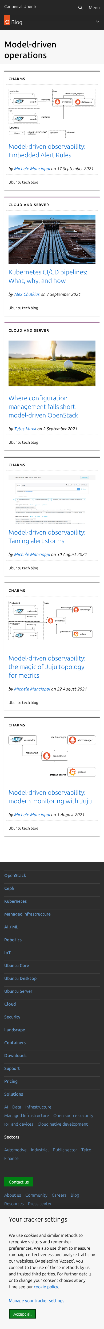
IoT (7, 952)
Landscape (14, 1029)
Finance (11, 1158)
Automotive (15, 1149)
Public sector (65, 1149)
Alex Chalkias (27, 294)
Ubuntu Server (18, 991)
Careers (59, 1195)
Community (36, 1195)
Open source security (73, 1115)
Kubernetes (15, 901)
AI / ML (11, 926)
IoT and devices (18, 1124)
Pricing (11, 1081)
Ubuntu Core (16, 965)
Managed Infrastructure (26, 1115)
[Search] (80, 7)
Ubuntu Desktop (20, 978)
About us (12, 1195)
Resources (14, 1203)
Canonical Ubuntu (21, 6)
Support (12, 1068)
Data (16, 1106)
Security (12, 1016)
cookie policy (46, 1286)
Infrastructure (38, 1106)
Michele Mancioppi (32, 168)
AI (6, 1106)
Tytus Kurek (25, 428)
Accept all (22, 1314)
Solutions (13, 1094)
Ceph (9, 888)
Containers (15, 1042)
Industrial (40, 1149)
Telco (86, 1149)
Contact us (19, 1181)
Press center (40, 1203)
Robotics (13, 939)
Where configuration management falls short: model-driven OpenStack (43, 406)
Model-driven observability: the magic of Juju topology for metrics (47, 667)
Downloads (15, 1055)
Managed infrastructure (27, 914)
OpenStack (15, 875)
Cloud (10, 1004)
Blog (75, 1195)
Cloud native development (63, 1124)
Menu (94, 7)
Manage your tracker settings (36, 1300)
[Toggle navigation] (97, 21)
